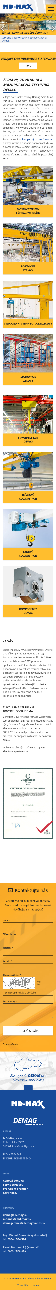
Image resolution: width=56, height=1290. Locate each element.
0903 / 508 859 (17, 1248)
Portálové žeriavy (28, 265)
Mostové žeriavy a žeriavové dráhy (28, 208)
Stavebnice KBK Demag (28, 436)
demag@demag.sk (15, 1212)
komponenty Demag (28, 608)
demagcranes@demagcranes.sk (24, 1220)
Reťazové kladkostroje (28, 493)
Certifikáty (10, 1190)
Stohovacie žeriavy (28, 375)
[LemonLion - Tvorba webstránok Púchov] (34, 1282)
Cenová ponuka (13, 1177)
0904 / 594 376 (17, 1236)
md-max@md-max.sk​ (17, 1216)
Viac (28, 62)
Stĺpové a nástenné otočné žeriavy (28, 320)
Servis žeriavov (13, 1181)
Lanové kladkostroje (28, 550)
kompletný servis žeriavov (37, 136)
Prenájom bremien (15, 1185)
